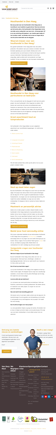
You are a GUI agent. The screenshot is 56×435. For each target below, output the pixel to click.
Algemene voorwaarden (25, 428)
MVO (3, 388)
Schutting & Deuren (17, 143)
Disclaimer (39, 428)
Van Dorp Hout (32, 236)
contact (41, 240)
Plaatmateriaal (16, 146)
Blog (3, 384)
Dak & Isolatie (15, 153)
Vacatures (4, 1)
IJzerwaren (15, 156)
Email (3, 344)
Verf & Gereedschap (17, 159)
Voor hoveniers (6, 372)
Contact (17, 1)
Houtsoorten (22, 395)
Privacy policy (33, 428)
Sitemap (44, 428)
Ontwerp (12, 374)
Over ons (11, 1)
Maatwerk (13, 376)
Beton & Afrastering (17, 149)
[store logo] (10, 8)
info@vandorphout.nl (43, 344)
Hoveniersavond (14, 388)
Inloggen (21, 372)
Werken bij (4, 386)
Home (3, 18)
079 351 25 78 (45, 377)
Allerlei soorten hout (17, 133)
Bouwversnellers (14, 382)
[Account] (51, 8)
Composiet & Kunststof (18, 140)
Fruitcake (30, 430)
